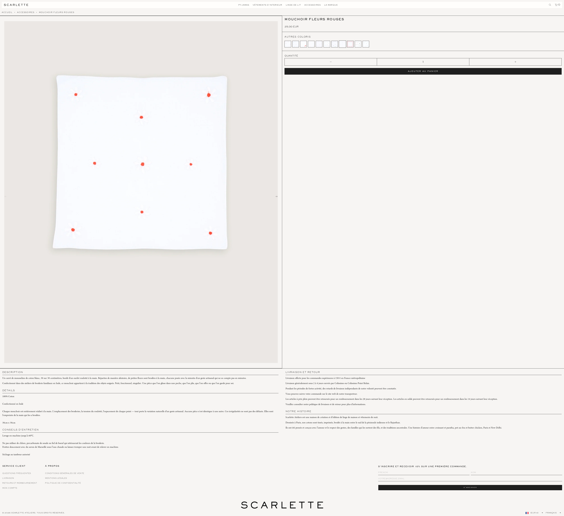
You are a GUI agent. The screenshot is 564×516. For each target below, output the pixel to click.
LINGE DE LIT (293, 5)
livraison (8, 478)
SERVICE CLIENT (13, 466)
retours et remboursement (19, 483)
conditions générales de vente (64, 473)
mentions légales (56, 478)
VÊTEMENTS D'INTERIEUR (267, 5)
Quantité (291, 56)
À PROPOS (52, 466)
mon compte (9, 488)
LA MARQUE (331, 5)
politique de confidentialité (63, 483)
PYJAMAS (243, 5)
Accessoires (25, 12)
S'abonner (470, 487)
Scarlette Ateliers (23, 513)
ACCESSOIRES (312, 5)
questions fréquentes (16, 473)
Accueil (7, 12)
